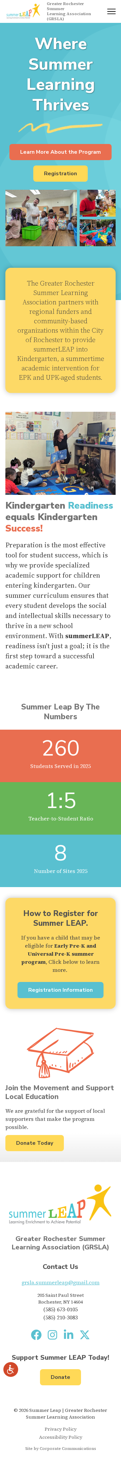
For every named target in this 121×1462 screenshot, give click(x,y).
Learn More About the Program (60, 152)
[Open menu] (111, 11)
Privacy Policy (61, 1429)
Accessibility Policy (60, 1437)
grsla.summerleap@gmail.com (60, 1282)
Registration (60, 173)
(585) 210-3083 (60, 1317)
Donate (60, 1377)
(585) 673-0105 (60, 1309)
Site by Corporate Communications (60, 1448)
